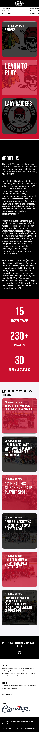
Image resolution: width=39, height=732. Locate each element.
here (17, 213)
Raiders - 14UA (6, 13)
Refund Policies (6, 728)
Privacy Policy (18, 728)
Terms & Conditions (31, 728)
